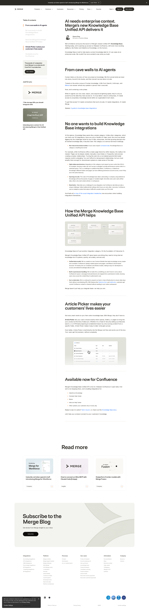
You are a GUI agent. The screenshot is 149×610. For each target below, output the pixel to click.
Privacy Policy (26, 602)
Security (98, 9)
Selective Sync (102, 282)
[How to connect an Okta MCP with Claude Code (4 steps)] (74, 473)
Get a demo (29, 71)
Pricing (81, 9)
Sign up (119, 9)
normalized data (105, 145)
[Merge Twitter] (49, 597)
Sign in (111, 9)
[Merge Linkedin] (45, 597)
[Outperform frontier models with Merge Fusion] (109, 473)
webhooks (113, 282)
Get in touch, (86, 410)
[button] (38, 9)
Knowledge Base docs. (109, 410)
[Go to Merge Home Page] (19, 9)
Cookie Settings (8, 605)
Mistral (67, 85)
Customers (60, 9)
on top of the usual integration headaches (87, 193)
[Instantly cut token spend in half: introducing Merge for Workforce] (39, 473)
